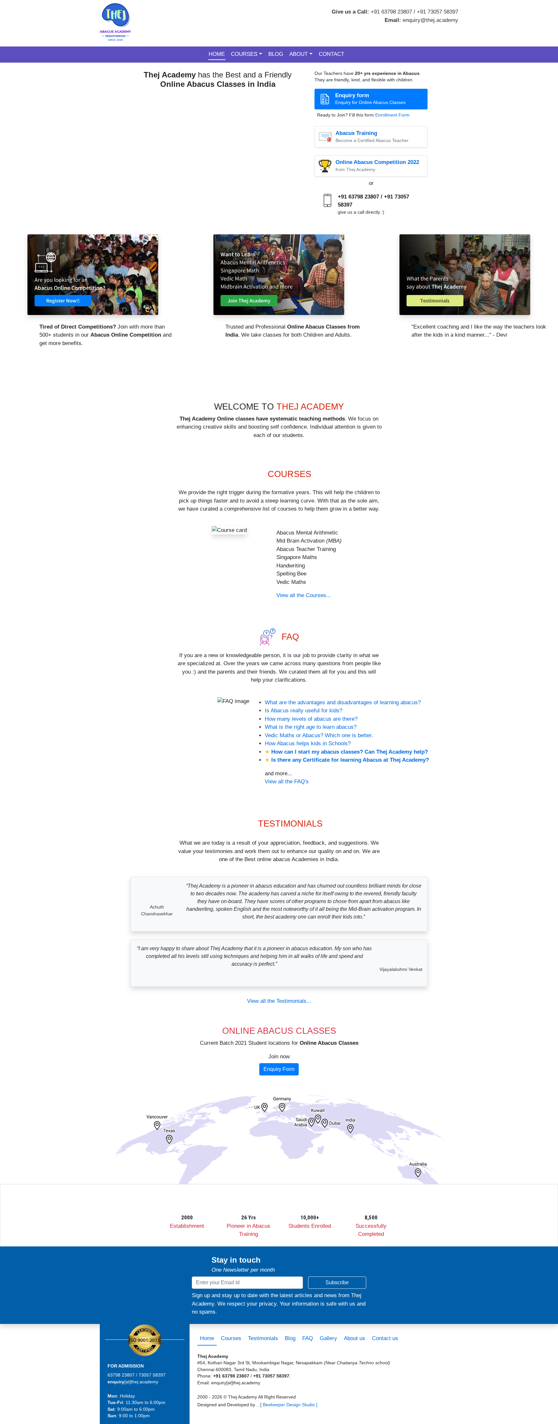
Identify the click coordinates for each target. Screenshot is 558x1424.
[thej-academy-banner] (278, 274)
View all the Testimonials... (279, 1001)
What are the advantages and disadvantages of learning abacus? (343, 702)
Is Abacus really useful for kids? (303, 710)
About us (354, 1338)
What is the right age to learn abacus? (310, 727)
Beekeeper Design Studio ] (290, 1404)
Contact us (385, 1338)
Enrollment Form (392, 115)
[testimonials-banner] (464, 274)
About (298, 54)
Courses (244, 54)
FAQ (307, 1338)
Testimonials (263, 1338)
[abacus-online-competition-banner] (92, 274)
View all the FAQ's (287, 781)
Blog (275, 54)
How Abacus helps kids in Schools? (308, 743)
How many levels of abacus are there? (311, 719)
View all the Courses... (303, 595)
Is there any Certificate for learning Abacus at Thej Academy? (350, 760)
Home (217, 54)
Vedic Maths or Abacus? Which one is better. (319, 735)
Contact (331, 54)
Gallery (328, 1338)
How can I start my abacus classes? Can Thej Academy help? (349, 752)
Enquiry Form (279, 1069)
